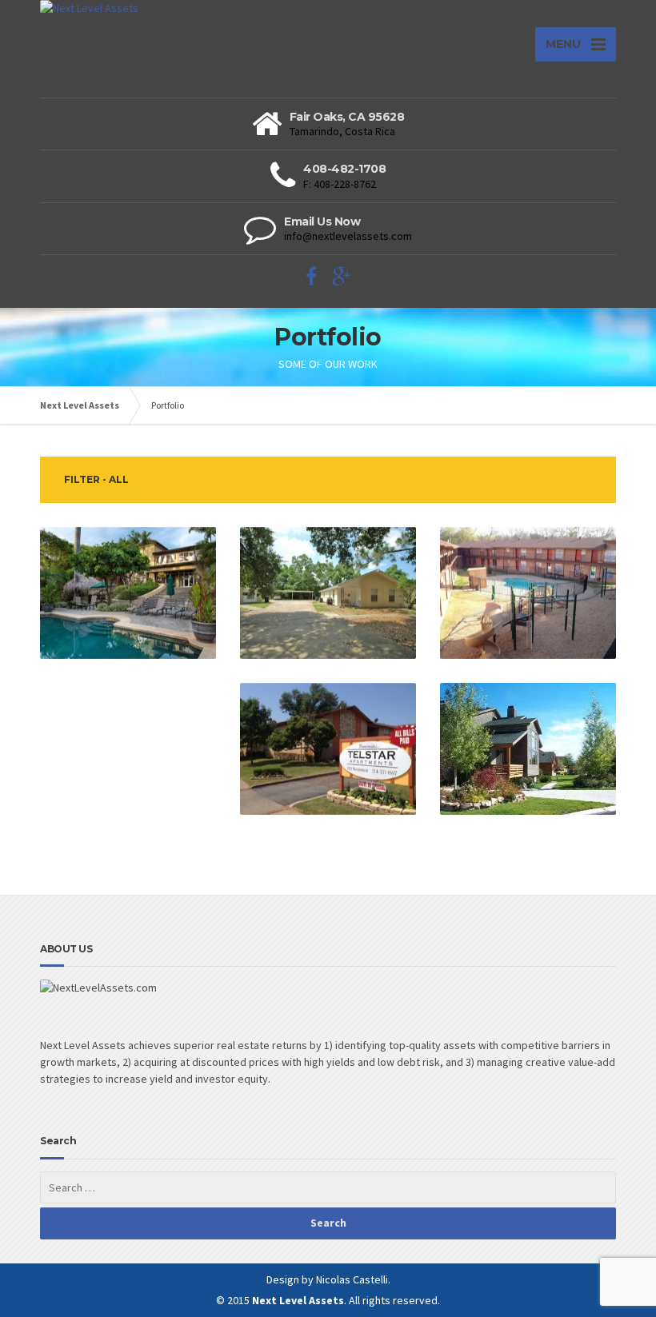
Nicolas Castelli (352, 1279)
